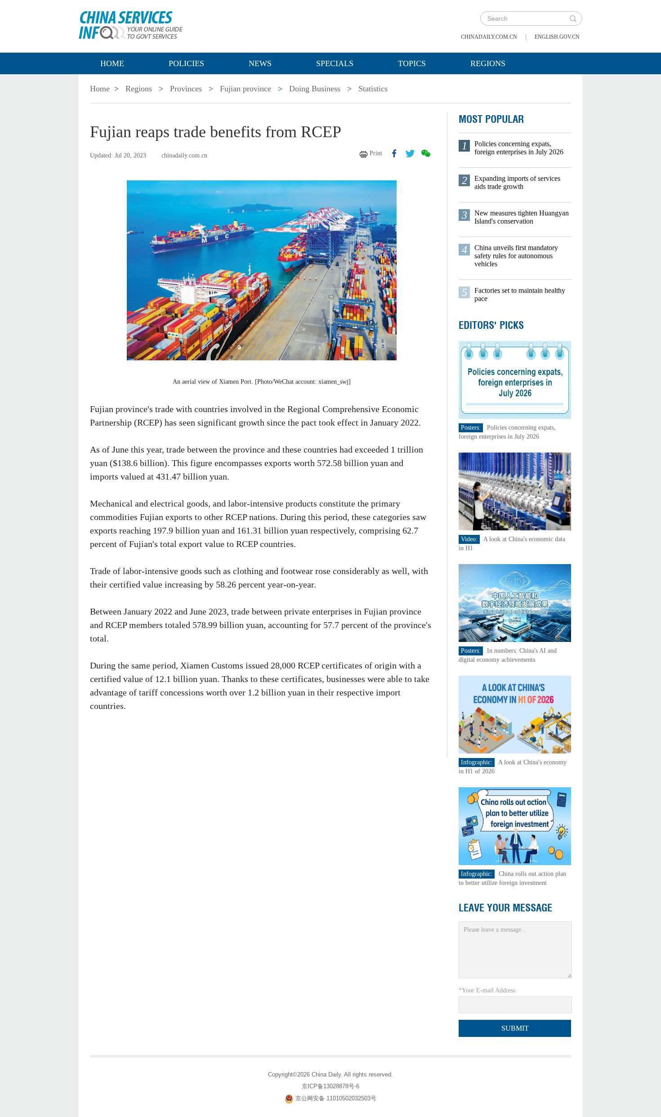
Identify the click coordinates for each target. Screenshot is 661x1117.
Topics (412, 63)
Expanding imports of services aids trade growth (517, 182)
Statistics (373, 88)
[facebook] (394, 153)
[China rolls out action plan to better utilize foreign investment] (515, 825)
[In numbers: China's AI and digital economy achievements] (515, 602)
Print (376, 153)
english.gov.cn (557, 37)
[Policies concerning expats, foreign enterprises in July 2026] (515, 379)
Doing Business (314, 88)
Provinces (186, 88)
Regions (487, 63)
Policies (186, 63)
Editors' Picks (491, 325)
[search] (573, 18)
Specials (334, 63)
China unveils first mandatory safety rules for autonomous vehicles (516, 256)
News (260, 63)
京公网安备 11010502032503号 (335, 1098)
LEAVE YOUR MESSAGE (505, 908)
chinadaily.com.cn (489, 37)
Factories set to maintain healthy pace (519, 294)
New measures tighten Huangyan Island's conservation (521, 217)
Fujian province (245, 88)
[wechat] (425, 153)
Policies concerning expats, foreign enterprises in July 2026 (518, 148)
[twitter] (410, 153)
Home (112, 63)
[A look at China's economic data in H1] (515, 491)
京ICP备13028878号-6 (330, 1086)
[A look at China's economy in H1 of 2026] (515, 714)
